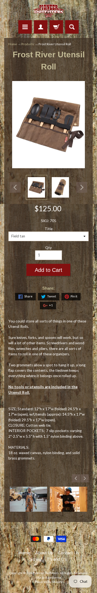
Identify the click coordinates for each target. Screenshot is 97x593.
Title (49, 229)
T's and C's (57, 559)
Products (27, 44)
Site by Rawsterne (48, 577)
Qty (48, 247)
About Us (44, 552)
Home (12, 44)
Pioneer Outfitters (46, 573)
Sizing (35, 559)
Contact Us (68, 552)
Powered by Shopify (48, 582)
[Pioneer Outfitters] (48, 10)
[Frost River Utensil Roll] (36, 187)
